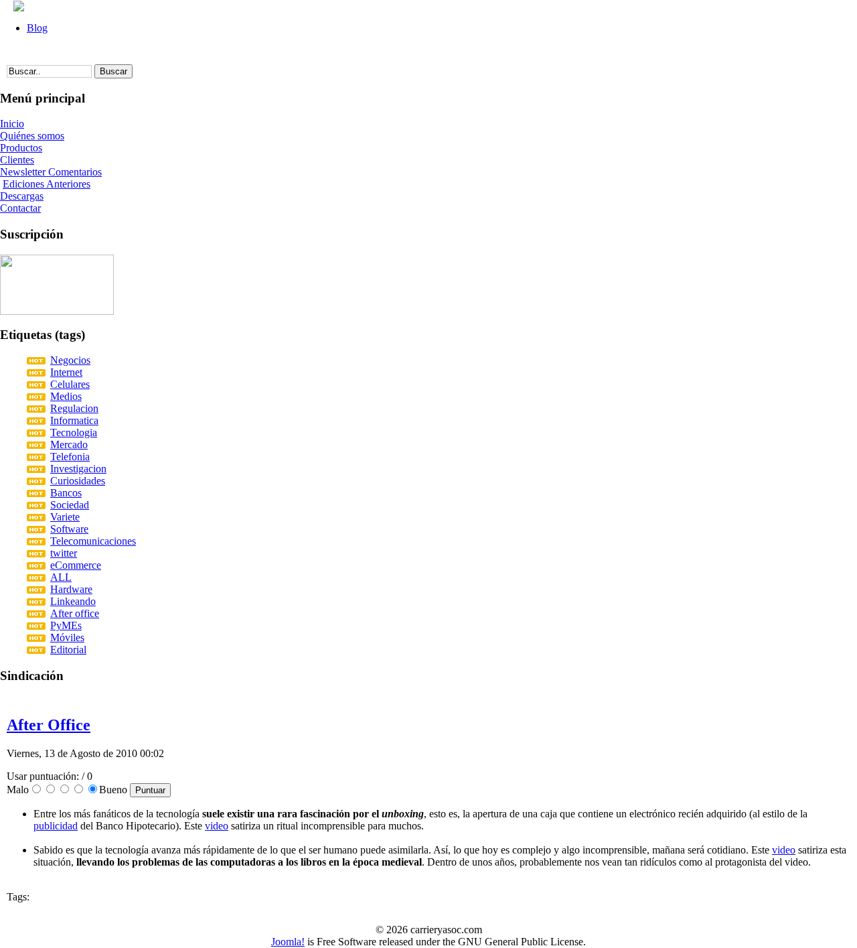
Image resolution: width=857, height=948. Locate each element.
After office (74, 613)
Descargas (22, 196)
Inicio (12, 123)
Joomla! (288, 941)
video (216, 825)
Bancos (66, 492)
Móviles (67, 637)
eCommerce (75, 565)
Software (69, 529)
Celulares (70, 384)
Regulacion (74, 408)
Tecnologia (73, 432)
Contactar (20, 208)
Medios (66, 396)
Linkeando (73, 601)
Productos (21, 147)
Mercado (69, 444)
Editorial (68, 649)
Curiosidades (77, 480)
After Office (48, 725)
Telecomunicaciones (93, 541)
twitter (63, 553)
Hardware (71, 589)
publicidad (55, 825)
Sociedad (69, 505)
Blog (37, 27)
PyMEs (66, 625)
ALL (61, 577)
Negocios (70, 360)
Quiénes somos (32, 135)
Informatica (74, 420)
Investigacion (78, 468)
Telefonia (70, 456)
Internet (66, 372)
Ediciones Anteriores (46, 184)
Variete (65, 517)
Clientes (17, 159)
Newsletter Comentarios (51, 172)
